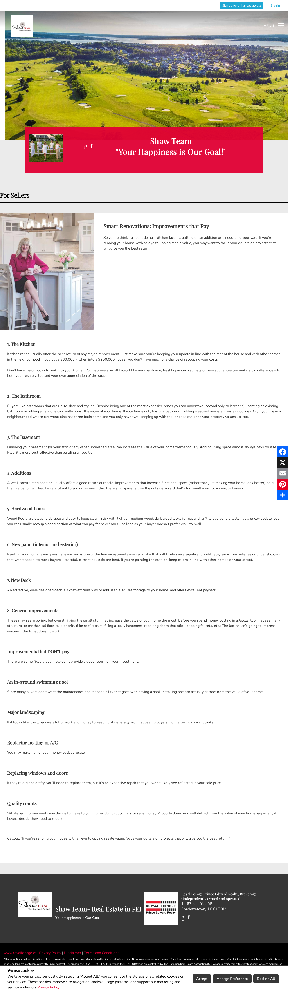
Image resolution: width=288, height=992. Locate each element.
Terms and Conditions (101, 952)
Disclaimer (73, 952)
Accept (201, 978)
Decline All (266, 978)
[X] (282, 462)
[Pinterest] (282, 484)
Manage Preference (232, 978)
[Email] (282, 473)
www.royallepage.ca (20, 952)
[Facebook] (282, 451)
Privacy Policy (49, 987)
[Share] (282, 495)
